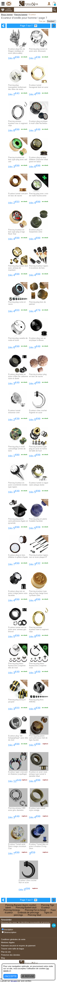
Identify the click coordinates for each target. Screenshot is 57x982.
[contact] (8, 4)
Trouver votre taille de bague (12, 949)
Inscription (8, 930)
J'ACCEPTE (10, 976)
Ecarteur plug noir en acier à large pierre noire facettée (17, 593)
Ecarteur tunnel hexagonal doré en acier (38, 86)
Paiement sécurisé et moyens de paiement (18, 946)
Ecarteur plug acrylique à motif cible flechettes (38, 122)
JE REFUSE (28, 976)
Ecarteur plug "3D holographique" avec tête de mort (18, 738)
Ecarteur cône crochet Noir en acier (27, 881)
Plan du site (6, 952)
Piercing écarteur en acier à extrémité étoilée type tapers (17, 485)
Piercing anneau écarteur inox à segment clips (18, 123)
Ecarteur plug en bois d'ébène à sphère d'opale (18, 556)
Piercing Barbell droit (26, 907)
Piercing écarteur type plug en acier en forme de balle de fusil (38, 449)
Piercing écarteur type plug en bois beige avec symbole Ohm (38, 593)
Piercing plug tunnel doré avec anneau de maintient (18, 268)
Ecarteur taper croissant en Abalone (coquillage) (17, 773)
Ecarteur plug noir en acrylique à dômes (37, 339)
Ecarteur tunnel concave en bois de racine (18, 195)
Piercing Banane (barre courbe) (20, 905)
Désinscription (10, 932)
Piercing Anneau (12, 910)
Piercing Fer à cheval (35, 910)
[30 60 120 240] (35, 26)
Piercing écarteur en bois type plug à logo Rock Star (16, 232)
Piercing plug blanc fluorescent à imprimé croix (37, 665)
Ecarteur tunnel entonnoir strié (14, 411)
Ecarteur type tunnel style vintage (37, 809)
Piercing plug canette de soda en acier (18, 339)
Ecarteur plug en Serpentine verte (35, 231)
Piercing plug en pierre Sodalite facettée (38, 520)
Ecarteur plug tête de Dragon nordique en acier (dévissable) (16, 51)
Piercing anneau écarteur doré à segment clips (39, 629)
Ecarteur (45, 907)
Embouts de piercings (28, 912)
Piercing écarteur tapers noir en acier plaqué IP (38, 556)
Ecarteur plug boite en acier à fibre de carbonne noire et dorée (18, 376)
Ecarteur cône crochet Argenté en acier (38, 411)
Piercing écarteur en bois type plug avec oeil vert (17, 159)
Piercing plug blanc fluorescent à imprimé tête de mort (16, 665)
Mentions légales (8, 942)
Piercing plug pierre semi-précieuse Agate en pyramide (18, 521)
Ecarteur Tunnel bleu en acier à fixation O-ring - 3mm (38, 846)
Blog (3, 958)
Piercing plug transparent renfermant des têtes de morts (17, 87)
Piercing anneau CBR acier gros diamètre (16, 809)
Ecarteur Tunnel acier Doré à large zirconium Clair (17, 846)
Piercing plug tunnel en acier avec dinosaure (38, 50)
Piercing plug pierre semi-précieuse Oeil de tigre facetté (38, 738)
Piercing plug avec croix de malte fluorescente (38, 195)
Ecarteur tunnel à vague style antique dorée (38, 484)
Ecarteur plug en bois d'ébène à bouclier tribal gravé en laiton (38, 159)
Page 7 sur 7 (26, 26)
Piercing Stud (34, 915)
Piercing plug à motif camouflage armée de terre (16, 449)
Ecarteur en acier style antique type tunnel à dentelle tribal (38, 774)
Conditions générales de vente (13, 939)
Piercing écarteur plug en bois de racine (37, 375)
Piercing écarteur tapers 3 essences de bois (38, 267)
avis (14, 981)
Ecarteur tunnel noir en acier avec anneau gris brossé (17, 629)
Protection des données (10, 955)
